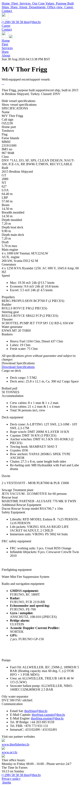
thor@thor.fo (32, 22)
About (24, 7)
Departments (38, 7)
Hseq (15, 7)
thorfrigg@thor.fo (35, 711)
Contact (7, 11)
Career (69, 7)
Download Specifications (18, 367)
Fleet (15, 3)
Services (26, 3)
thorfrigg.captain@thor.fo (48, 714)
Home (6, 3)
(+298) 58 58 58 (13, 22)
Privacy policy (11, 778)
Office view (55, 7)
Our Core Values (44, 3)
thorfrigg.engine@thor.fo (47, 718)
